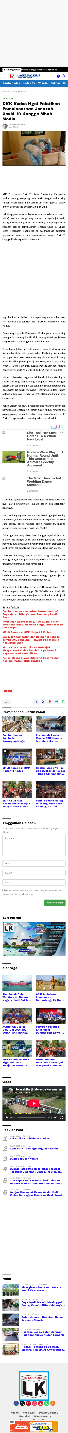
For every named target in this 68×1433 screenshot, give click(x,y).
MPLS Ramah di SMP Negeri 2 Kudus (26, 632)
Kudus (8, 691)
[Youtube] (40, 1404)
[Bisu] (56, 1117)
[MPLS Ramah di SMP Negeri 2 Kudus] (17, 757)
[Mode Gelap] (58, 76)
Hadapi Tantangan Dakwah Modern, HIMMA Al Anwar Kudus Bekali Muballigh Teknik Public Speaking (43, 1348)
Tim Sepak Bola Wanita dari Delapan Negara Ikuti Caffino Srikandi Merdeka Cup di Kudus (16, 997)
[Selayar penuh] (61, 1117)
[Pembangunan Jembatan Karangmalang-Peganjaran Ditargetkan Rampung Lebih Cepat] (17, 724)
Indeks (14, 1413)
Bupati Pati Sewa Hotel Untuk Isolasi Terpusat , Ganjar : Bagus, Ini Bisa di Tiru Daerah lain (35, 1170)
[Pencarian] (64, 76)
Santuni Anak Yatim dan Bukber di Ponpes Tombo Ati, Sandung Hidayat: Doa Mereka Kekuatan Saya (31, 640)
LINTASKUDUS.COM (17, 125)
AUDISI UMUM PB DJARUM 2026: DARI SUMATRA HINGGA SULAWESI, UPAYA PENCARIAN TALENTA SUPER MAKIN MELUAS (16, 1030)
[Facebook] (16, 1404)
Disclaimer (41, 1416)
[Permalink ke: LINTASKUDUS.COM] (5, 125)
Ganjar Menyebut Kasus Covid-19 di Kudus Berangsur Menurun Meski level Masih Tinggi (36, 1194)
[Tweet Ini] (43, 701)
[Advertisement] (34, 33)
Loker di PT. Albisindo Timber (29, 1138)
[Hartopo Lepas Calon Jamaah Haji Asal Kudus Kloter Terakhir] (10, 1334)
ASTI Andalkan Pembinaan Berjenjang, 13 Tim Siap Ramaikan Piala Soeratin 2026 (50, 997)
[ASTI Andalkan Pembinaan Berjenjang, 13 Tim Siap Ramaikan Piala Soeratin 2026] (51, 983)
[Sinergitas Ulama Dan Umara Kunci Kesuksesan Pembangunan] (10, 1290)
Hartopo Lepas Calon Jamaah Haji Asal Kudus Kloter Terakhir (42, 1333)
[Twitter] (22, 1404)
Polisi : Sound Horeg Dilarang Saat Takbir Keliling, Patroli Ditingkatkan (30, 659)
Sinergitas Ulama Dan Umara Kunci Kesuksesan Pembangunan (41, 1289)
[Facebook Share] (36, 701)
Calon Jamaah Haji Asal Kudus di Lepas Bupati (42, 1318)
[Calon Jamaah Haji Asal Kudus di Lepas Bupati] (10, 1320)
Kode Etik (28, 1413)
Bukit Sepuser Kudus (24, 1159)
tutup (12, 1422)
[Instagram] (34, 1404)
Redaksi (24, 1416)
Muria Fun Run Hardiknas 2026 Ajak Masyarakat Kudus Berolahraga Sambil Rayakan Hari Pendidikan (29, 650)
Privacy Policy (48, 1413)
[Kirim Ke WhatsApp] (63, 701)
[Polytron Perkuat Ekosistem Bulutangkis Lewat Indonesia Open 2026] (51, 1016)
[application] (34, 1103)
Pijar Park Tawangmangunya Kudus (34, 1148)
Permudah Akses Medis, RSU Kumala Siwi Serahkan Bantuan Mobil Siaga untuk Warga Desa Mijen (32, 625)
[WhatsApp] (46, 1404)
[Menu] (4, 76)
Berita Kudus (8, 98)
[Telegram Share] (56, 701)
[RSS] (52, 1404)
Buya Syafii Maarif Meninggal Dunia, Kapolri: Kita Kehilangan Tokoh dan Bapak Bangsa (42, 1304)
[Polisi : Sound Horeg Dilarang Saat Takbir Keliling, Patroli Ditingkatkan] (51, 789)
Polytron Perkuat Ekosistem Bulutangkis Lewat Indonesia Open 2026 (50, 1030)
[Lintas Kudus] (25, 76)
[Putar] (6, 1117)
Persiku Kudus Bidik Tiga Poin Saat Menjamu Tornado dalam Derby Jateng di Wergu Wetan (16, 1062)
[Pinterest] (28, 1404)
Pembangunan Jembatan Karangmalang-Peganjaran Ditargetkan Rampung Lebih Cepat (30, 614)
